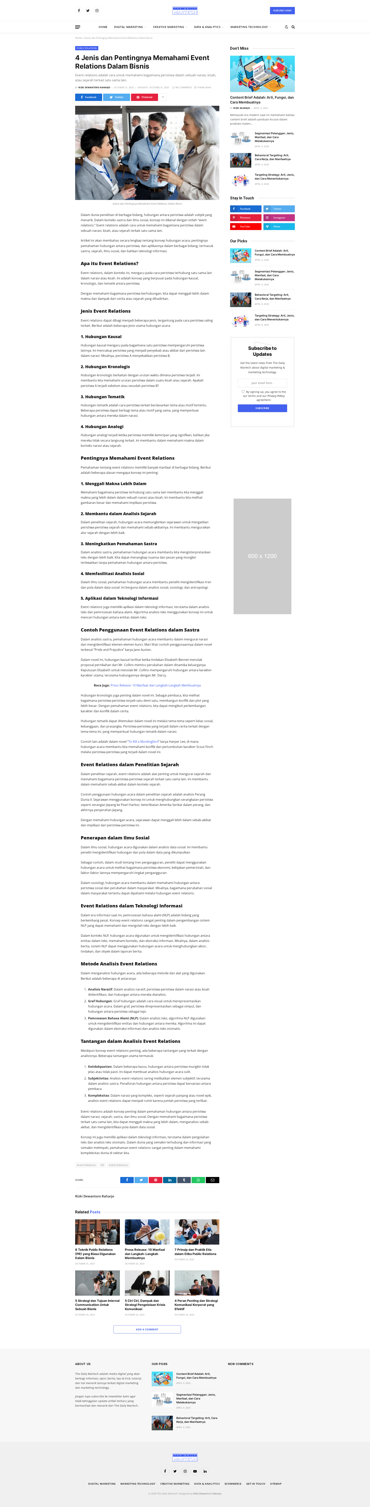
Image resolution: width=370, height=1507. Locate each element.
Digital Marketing (128, 27)
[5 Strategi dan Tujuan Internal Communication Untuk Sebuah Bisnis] (97, 1283)
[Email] (61, 265)
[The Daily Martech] (185, 11)
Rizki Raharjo (241, 108)
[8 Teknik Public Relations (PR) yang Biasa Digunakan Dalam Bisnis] (97, 1232)
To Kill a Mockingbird (143, 741)
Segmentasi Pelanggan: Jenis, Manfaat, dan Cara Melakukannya (274, 137)
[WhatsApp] (61, 249)
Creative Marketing (168, 27)
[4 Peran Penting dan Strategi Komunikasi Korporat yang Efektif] (197, 1283)
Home (103, 27)
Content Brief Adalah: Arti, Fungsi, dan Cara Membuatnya (262, 99)
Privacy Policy (276, 396)
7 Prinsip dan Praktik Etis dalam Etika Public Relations (195, 1252)
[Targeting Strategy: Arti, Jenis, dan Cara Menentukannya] (240, 179)
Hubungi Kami (282, 10)
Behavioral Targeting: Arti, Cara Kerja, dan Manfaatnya (273, 157)
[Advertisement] (262, 463)
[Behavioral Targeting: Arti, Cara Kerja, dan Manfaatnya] (240, 160)
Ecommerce (233, 1483)
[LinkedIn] (61, 241)
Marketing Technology (249, 27)
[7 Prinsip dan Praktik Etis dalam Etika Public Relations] (197, 1232)
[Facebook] (61, 224)
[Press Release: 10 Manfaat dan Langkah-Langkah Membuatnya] (147, 1232)
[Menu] (77, 27)
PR (102, 1165)
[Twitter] (61, 232)
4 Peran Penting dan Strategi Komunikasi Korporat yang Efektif (196, 1305)
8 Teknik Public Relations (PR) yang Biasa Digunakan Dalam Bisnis (95, 1254)
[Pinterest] (61, 257)
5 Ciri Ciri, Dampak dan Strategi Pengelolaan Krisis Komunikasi (145, 1305)
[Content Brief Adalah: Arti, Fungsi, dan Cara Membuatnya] (262, 74)
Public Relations (87, 48)
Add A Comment (147, 1329)
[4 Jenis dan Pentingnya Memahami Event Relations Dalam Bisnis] (147, 153)
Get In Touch (255, 1483)
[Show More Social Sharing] (163, 97)
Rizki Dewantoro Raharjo (94, 87)
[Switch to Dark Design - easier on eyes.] (286, 27)
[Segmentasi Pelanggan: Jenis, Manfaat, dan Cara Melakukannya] (240, 138)
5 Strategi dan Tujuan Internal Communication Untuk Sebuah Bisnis (97, 1305)
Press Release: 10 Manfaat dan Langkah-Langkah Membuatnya (156, 685)
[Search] (293, 27)
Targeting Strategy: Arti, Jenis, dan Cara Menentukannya (275, 176)
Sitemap (276, 1483)
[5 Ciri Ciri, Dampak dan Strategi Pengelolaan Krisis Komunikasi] (147, 1283)
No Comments (184, 87)
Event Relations (86, 1165)
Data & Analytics (207, 27)
